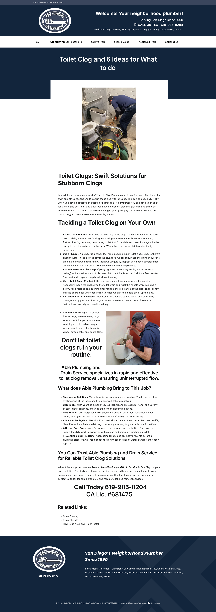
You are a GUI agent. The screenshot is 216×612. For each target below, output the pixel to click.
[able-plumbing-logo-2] (55, 9)
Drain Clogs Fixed (72, 520)
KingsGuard (155, 603)
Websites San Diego (138, 603)
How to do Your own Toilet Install (81, 524)
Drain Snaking (70, 516)
